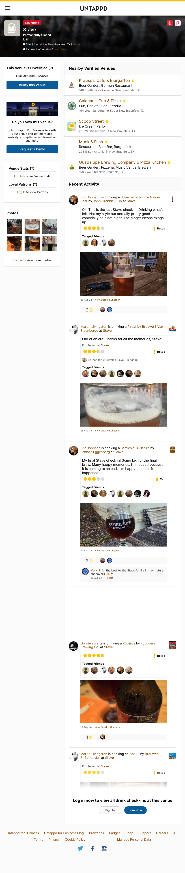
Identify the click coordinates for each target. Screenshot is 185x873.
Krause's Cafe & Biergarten (105, 80)
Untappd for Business (23, 833)
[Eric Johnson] (102, 736)
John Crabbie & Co (107, 201)
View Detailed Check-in (107, 300)
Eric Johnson (90, 197)
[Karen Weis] (102, 309)
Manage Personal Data (134, 839)
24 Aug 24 (86, 550)
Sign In (110, 810)
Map (75, 44)
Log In (18, 176)
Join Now (135, 810)
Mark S (95, 570)
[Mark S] (109, 309)
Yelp (170, 23)
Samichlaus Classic (135, 448)
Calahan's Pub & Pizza (100, 100)
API (175, 833)
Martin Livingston (93, 326)
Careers (162, 833)
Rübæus (129, 643)
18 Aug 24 (86, 727)
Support (145, 833)
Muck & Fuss (91, 141)
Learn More (60, 49)
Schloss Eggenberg (95, 452)
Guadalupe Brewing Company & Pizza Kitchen (123, 162)
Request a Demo (32, 149)
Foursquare (178, 23)
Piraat (132, 326)
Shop (129, 833)
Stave (131, 201)
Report (109, 578)
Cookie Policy (75, 839)
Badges (114, 833)
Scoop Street (92, 121)
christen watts (91, 643)
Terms (38, 839)
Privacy (54, 839)
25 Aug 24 (86, 300)
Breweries (96, 833)
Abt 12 (134, 754)
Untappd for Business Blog (64, 833)
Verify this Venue (32, 85)
